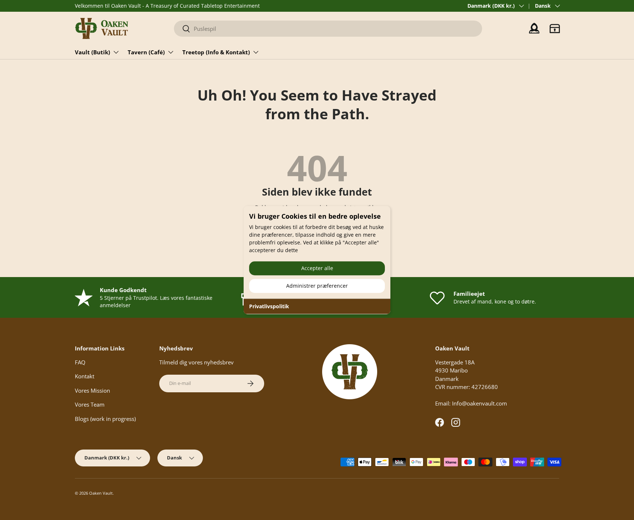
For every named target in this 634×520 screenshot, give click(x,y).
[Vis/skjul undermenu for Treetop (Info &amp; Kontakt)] (255, 52)
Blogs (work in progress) (105, 418)
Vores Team (90, 404)
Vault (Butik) (92, 52)
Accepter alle (317, 268)
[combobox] (328, 29)
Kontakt (84, 376)
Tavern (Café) (146, 52)
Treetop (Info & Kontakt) (216, 52)
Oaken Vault (101, 493)
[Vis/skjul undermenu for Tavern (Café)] (170, 52)
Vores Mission (92, 390)
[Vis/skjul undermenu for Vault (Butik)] (116, 52)
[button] (555, 29)
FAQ (80, 362)
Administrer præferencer (317, 285)
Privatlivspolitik (269, 306)
